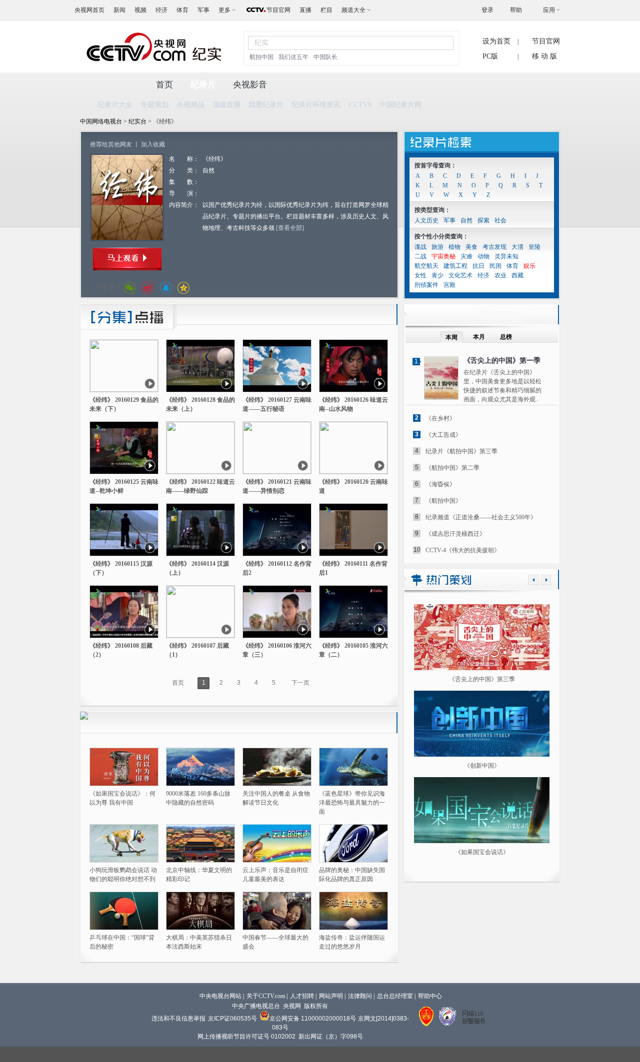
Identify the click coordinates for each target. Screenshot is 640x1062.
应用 (549, 9)
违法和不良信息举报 (179, 1018)
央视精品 (190, 104)
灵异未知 (506, 256)
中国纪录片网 (401, 104)
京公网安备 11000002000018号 (313, 1018)
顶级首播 (226, 104)
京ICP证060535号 (232, 1018)
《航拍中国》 (444, 500)
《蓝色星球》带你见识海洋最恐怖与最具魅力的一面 (352, 802)
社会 (500, 220)
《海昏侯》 (441, 484)
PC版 (490, 56)
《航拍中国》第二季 (453, 467)
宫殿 (450, 284)
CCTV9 (360, 104)
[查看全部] (290, 227)
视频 (140, 9)
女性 (420, 275)
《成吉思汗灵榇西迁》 (456, 533)
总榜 (506, 336)
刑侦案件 (426, 284)
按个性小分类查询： (441, 236)
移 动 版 (544, 56)
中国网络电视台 (101, 121)
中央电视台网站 (221, 996)
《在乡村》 (441, 418)
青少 (438, 275)
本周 (452, 337)
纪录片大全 (115, 104)
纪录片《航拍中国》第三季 (462, 451)
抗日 (478, 265)
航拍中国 (262, 56)
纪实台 (138, 121)
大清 (518, 246)
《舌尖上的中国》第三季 (482, 679)
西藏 (518, 275)
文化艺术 (460, 275)
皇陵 (534, 246)
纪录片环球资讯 (316, 104)
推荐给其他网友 (111, 144)
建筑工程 (456, 265)
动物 (484, 256)
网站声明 (331, 996)
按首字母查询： (435, 165)
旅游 (438, 246)
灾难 (466, 256)
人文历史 (426, 220)
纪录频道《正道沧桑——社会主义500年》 (481, 517)
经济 (162, 9)
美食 (472, 246)
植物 (454, 246)
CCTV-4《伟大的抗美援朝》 (463, 550)
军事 (204, 9)
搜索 (440, 42)
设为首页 (496, 41)
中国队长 (326, 56)
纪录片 (203, 84)
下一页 (301, 682)
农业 (500, 275)
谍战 (420, 246)
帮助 (516, 9)
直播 (306, 9)
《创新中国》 (482, 765)
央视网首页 (89, 9)
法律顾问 (360, 996)
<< (533, 580)
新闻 (120, 9)
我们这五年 (293, 56)
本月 (479, 336)
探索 (484, 220)
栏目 (326, 9)
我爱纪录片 (266, 104)
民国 (496, 265)
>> (546, 580)
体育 (182, 9)
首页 (164, 84)
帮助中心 (430, 996)
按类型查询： (432, 209)
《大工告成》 (444, 434)
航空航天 (426, 265)
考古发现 (494, 246)
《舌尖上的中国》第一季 (502, 360)
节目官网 (278, 9)
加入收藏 (153, 144)
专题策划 (154, 104)
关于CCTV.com (265, 996)
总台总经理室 (395, 996)
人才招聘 (302, 996)
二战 (420, 256)
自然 (466, 220)
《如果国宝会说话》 (482, 852)
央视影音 (250, 84)
